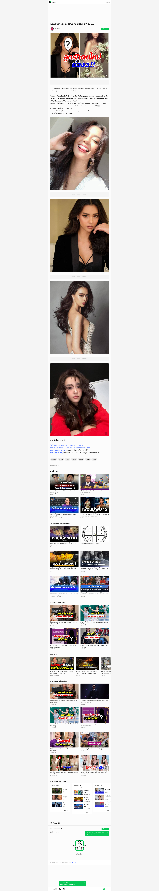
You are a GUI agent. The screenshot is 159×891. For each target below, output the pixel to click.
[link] (60, 889)
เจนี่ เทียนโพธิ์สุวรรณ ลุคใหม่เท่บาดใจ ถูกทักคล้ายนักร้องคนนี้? (70, 448)
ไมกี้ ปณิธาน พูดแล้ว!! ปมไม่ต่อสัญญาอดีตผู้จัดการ (66, 445)
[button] (54, 889)
